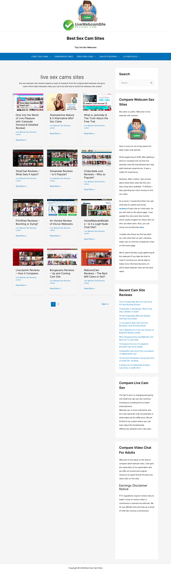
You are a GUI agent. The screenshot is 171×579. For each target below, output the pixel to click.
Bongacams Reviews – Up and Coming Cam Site (62, 273)
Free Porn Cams (85, 56)
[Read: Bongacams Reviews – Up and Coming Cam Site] (62, 257)
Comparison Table (63, 56)
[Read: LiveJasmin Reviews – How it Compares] (28, 257)
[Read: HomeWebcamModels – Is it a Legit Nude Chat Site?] (96, 207)
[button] (49, 56)
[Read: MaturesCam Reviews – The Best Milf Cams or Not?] (96, 257)
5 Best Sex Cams (39, 56)
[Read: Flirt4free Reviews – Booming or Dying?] (28, 207)
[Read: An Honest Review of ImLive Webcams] (62, 207)
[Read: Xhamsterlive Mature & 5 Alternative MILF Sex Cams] (62, 102)
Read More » (21, 140)
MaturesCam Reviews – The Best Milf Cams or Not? (95, 273)
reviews (122, 208)
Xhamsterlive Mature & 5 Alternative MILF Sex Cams (62, 118)
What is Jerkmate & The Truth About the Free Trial (96, 118)
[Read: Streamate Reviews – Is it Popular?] (62, 158)
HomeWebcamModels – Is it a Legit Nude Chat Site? (96, 224)
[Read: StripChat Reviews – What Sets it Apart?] (28, 158)
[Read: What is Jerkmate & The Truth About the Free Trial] (96, 102)
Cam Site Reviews (108, 56)
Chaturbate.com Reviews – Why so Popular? (94, 174)
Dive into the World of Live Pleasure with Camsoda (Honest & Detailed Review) (27, 122)
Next (105, 304)
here (142, 227)
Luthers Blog (130, 56)
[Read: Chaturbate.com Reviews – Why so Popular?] (96, 158)
